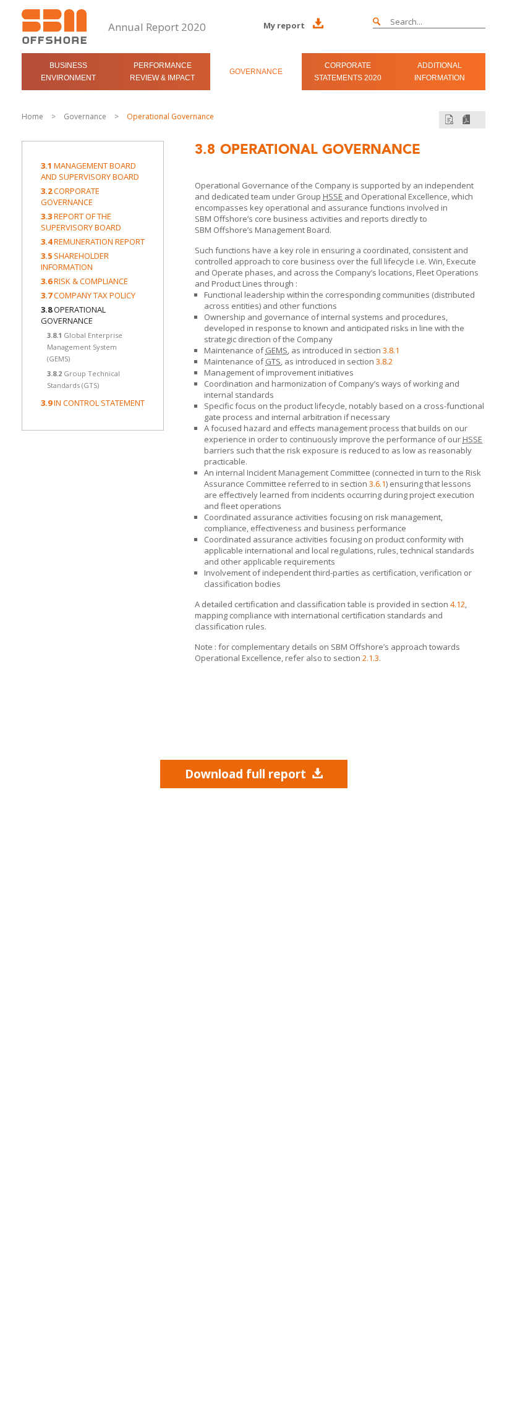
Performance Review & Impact (162, 71)
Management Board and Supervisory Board (90, 171)
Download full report (245, 774)
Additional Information (439, 71)
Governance (256, 71)
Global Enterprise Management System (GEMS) (84, 346)
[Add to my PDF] (449, 119)
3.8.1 (391, 350)
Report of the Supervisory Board (81, 222)
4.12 (457, 604)
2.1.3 (370, 657)
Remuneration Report (93, 241)
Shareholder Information (75, 261)
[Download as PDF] (466, 119)
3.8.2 (384, 361)
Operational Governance (170, 116)
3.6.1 (377, 483)
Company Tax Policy (88, 295)
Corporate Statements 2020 (347, 71)
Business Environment (68, 71)
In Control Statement (93, 402)
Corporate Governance (70, 196)
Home (32, 116)
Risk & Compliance (84, 281)
